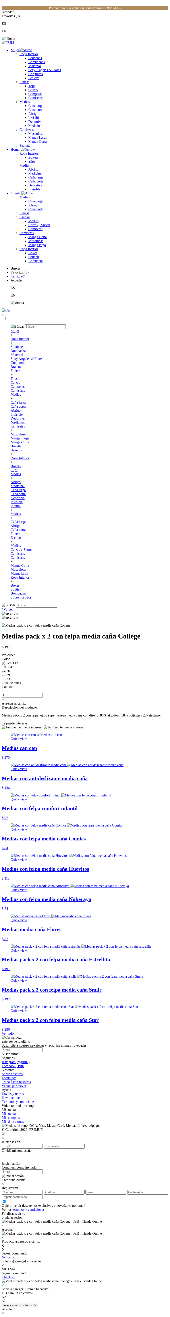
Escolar (24, 217)
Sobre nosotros (21, 597)
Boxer (32, 253)
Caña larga (35, 106)
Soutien (33, 257)
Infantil (16, 193)
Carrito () (18, 276)
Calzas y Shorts (39, 225)
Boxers (33, 157)
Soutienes (35, 58)
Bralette (33, 78)
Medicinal (35, 125)
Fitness (24, 82)
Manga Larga (37, 137)
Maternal (34, 66)
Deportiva (35, 122)
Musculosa (35, 133)
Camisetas (35, 98)
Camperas (35, 94)
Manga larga (37, 245)
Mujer (15, 50)
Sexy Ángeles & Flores (44, 70)
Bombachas (36, 62)
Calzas (33, 90)
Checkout (8, 1277)
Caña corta (35, 110)
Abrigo (33, 114)
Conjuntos (35, 74)
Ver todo (8, 1033)
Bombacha (35, 261)
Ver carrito (9, 1257)
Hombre (16, 149)
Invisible (34, 118)
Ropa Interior (28, 54)
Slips (31, 161)
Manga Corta (37, 141)
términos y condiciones (28, 1209)
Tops (31, 86)
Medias (24, 102)
